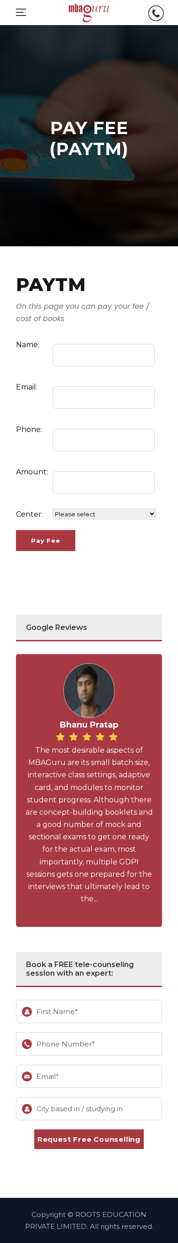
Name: (27, 344)
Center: (29, 514)
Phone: (29, 429)
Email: (26, 387)
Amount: (32, 472)
